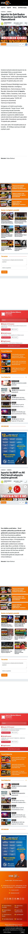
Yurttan (14, 409)
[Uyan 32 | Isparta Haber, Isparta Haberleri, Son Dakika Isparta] (6, 2)
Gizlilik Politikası (15, 932)
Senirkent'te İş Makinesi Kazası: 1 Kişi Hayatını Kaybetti (6, 651)
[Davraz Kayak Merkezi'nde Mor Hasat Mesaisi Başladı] (21, 229)
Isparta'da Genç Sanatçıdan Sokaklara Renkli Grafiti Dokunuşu (7, 222)
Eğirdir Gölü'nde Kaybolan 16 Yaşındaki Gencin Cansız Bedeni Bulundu (18, 420)
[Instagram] (13, 899)
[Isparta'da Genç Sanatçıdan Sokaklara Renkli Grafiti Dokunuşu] (7, 216)
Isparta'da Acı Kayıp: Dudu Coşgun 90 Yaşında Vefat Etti (20, 625)
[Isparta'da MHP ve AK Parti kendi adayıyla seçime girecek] (14, 492)
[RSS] (23, 899)
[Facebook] (5, 899)
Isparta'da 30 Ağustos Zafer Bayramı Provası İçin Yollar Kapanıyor (7, 638)
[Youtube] (18, 899)
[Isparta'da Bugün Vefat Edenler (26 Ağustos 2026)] (21, 632)
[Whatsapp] (20, 899)
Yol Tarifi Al (15, 329)
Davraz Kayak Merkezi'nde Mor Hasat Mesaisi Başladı (21, 235)
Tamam (22, 932)
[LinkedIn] (15, 899)
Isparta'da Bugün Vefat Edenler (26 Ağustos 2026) (21, 638)
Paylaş (4, 44)
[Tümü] (26, 377)
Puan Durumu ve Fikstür (6, 915)
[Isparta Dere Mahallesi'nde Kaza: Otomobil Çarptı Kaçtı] (7, 619)
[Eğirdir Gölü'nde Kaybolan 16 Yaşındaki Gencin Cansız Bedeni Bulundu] (7, 229)
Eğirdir (9, 7)
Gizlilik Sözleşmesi (10, 926)
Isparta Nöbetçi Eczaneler (6, 906)
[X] (7, 899)
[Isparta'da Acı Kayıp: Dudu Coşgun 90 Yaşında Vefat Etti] (21, 619)
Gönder (4, 272)
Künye (20, 926)
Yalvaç (14, 7)
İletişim (16, 926)
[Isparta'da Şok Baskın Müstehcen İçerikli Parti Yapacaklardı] (14, 34)
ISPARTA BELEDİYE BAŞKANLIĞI (18, 391)
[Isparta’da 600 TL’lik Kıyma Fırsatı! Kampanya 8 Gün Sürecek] (21, 645)
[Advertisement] (14, 294)
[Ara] (23, 3)
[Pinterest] (10, 899)
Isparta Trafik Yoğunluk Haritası (19, 911)
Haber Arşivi (19, 919)
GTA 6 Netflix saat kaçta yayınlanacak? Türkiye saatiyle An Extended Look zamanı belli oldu (19, 413)
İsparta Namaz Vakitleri (6, 911)
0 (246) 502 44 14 (6, 329)
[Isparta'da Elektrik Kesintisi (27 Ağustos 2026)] (7, 243)
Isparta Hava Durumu (19, 906)
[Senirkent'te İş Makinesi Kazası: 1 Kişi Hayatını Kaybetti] (7, 645)
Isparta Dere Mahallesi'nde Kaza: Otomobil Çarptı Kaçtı (6, 625)
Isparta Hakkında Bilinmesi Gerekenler (14, 924)
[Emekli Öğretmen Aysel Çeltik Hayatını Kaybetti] (21, 243)
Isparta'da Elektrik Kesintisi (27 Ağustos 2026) (6, 249)
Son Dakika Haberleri (8, 919)
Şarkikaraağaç (22, 7)
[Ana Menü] (25, 3)
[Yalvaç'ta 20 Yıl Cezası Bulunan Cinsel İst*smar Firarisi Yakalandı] (21, 216)
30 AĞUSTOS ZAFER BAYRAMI (19, 384)
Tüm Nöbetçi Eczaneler (14, 345)
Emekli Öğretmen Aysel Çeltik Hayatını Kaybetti (20, 249)
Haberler (3, 11)
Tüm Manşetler (19, 914)
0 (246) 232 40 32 (6, 337)
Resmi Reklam (15, 388)
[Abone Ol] (26, 44)
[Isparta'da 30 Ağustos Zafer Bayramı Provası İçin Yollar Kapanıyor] (7, 632)
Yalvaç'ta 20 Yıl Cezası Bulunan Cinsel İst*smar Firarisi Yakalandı (21, 222)
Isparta (3, 7)
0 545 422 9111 (15, 890)
